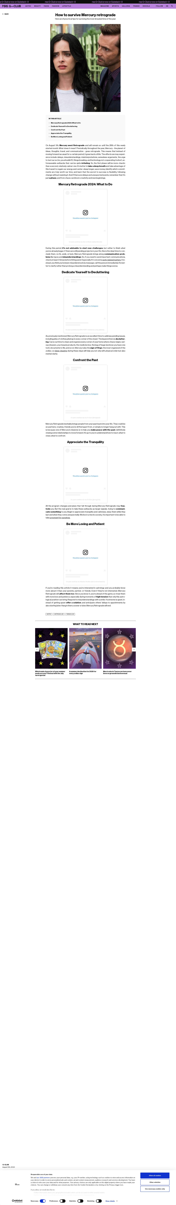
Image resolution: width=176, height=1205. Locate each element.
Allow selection (155, 1182)
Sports (115, 6)
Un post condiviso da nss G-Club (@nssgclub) (85, 417)
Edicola (146, 6)
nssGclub (70, 614)
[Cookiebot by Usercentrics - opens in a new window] (17, 1201)
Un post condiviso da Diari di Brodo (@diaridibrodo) (85, 242)
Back (6, 14)
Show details (110, 1201)
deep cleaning (61, 351)
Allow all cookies (155, 1175)
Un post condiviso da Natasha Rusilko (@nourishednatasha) (85, 581)
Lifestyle (66, 6)
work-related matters (111, 260)
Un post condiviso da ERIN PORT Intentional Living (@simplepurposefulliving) (90, 330)
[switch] (62, 1201)
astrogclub (58, 614)
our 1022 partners (43, 1177)
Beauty (37, 6)
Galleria (126, 6)
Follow (159, 6)
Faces (46, 6)
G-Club (5, 1164)
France (136, 6)
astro (49, 614)
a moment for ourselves (60, 518)
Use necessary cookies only (155, 1189)
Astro (28, 6)
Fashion (55, 6)
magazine (105, 6)
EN (167, 6)
